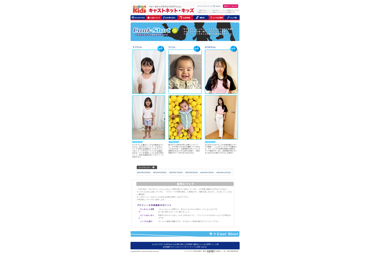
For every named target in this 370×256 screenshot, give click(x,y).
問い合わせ (217, 6)
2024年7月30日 (176, 173)
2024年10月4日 (207, 173)
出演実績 (188, 244)
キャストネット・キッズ (139, 9)
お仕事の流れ (179, 244)
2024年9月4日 (192, 173)
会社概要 (166, 247)
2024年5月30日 (144, 173)
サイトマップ (207, 6)
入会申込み (168, 244)
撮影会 (196, 244)
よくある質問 (205, 244)
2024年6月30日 (160, 173)
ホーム (200, 6)
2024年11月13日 (224, 173)
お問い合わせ (201, 247)
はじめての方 (157, 244)
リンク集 (215, 244)
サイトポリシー (177, 247)
